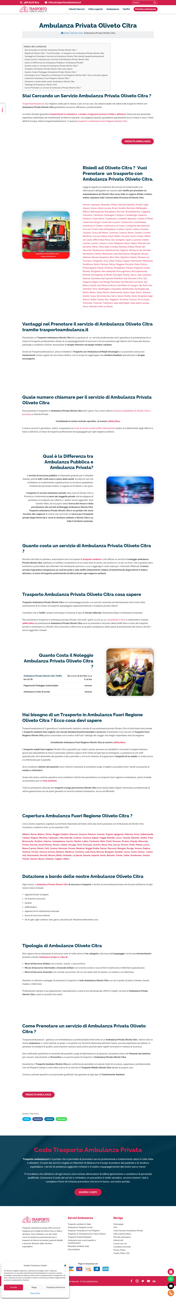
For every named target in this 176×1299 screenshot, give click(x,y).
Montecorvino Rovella (140, 250)
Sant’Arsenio (128, 289)
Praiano (129, 268)
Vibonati (93, 306)
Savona (86, 855)
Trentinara (108, 303)
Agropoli (95, 204)
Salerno (86, 278)
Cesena (53, 848)
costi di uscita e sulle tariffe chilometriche (94, 428)
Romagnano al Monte (101, 275)
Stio (107, 299)
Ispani (128, 240)
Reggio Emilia (92, 848)
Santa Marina (103, 292)
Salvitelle (95, 278)
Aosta (103, 855)
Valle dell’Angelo (121, 303)
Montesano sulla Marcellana (115, 254)
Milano (26, 834)
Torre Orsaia (143, 299)
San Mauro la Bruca (106, 285)
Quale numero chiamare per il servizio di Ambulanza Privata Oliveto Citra (57, 59)
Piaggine (120, 264)
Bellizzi (86, 211)
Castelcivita (127, 222)
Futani (140, 236)
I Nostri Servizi (77, 9)
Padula (118, 261)
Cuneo (149, 852)
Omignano (97, 261)
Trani (150, 838)
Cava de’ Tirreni (90, 229)
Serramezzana (103, 296)
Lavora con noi (120, 1243)
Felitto (117, 236)
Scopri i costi (88, 1192)
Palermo (129, 834)
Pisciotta (129, 264)
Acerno (86, 204)
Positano (108, 268)
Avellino (38, 841)
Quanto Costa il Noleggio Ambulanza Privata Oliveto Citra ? (51, 72)
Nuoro (41, 859)
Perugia (72, 845)
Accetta (13, 1287)
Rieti (102, 841)
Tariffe (126, 9)
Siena (104, 845)
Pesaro (56, 845)
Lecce (119, 838)
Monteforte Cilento (92, 254)
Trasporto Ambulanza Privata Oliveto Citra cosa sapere (49, 69)
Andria (143, 838)
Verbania (67, 855)
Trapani (109, 834)
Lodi (87, 852)
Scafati (86, 296)
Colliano (87, 232)
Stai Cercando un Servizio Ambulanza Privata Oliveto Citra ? (51, 50)
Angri (145, 204)
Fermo (25, 845)
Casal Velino (98, 218)
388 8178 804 (31, 2)
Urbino (64, 845)
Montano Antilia (126, 247)
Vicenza (43, 852)
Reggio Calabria (60, 834)
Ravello (86, 271)
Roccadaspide (109, 271)
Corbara (138, 232)
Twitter (27, 1119)
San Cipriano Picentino (112, 278)
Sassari (33, 859)
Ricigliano (96, 271)
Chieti (109, 841)
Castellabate (139, 222)
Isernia (69, 841)
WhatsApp (61, 1119)
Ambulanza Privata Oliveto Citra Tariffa (43, 676)
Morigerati (135, 254)
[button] (65, 1265)
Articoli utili (118, 1240)
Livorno (96, 845)
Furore (133, 236)
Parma (103, 848)
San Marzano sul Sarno (132, 282)
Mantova (69, 852)
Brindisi (111, 838)
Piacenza (111, 848)
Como (134, 852)
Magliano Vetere (122, 243)
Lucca (146, 845)
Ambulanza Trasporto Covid (80, 1227)
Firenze (124, 845)
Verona (138, 848)
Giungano (120, 240)
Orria (105, 261)
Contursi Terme (126, 232)
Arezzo (116, 845)
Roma (33, 834)
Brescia (100, 852)
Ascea (94, 208)
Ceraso (128, 229)
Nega (34, 1287)
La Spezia (77, 855)
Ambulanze (112, 9)
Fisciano (125, 236)
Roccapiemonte (139, 271)
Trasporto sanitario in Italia (79, 1224)
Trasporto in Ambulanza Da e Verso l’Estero (87, 1234)
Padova (146, 848)
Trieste (25, 859)
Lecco (127, 852)
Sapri (132, 292)
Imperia (95, 855)
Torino (48, 834)
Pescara (116, 841)
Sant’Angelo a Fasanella (109, 289)
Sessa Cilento (124, 296)
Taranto (126, 838)
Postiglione (119, 268)
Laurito (94, 243)
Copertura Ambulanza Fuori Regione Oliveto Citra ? (47, 78)
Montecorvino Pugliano (117, 250)
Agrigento (119, 834)
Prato (132, 845)
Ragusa (34, 838)
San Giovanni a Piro (133, 278)
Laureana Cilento (140, 240)
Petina (112, 264)
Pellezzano (147, 261)
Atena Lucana (104, 208)
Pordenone (136, 855)
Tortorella (87, 303)
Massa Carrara (29, 848)
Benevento (27, 841)
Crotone (77, 838)
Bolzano (111, 855)
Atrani (115, 208)
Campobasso (58, 841)
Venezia (26, 852)
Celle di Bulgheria (107, 229)
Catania (26, 838)
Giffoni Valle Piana (101, 240)
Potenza (92, 834)
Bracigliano (110, 211)
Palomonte (136, 261)
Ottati (112, 261)
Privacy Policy (35, 1293)
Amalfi (139, 204)
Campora (119, 215)
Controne (113, 232)
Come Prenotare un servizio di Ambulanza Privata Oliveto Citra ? (53, 88)
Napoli (95, 838)
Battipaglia (141, 208)
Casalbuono (111, 218)
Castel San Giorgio (92, 222)
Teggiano (114, 299)
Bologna (121, 848)
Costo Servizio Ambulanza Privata (128, 1230)
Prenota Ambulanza (137, 141)
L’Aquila (133, 841)
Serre (113, 296)
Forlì (46, 848)
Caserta (100, 834)
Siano (134, 296)
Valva (85, 306)
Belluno (60, 852)
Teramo (125, 841)
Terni (79, 845)
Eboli (110, 236)
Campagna (109, 215)
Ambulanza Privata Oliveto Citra (52, 884)
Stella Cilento (97, 299)
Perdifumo (88, 264)
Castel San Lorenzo (111, 222)
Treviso (34, 852)
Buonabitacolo (133, 211)
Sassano (147, 292)
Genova (83, 834)
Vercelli (43, 855)
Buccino (121, 211)
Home (66, 33)
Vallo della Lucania (139, 303)
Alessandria (33, 855)
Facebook (37, 1119)
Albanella (105, 204)
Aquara (86, 208)
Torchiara (123, 299)
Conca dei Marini (100, 232)
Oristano (49, 859)
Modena (80, 848)
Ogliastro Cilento (128, 257)
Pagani (126, 261)
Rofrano (86, 275)
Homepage (118, 1224)
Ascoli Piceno (45, 845)
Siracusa (73, 834)
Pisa (110, 845)
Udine (126, 855)
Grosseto (87, 845)
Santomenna (116, 292)
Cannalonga (131, 215)
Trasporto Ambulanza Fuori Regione (84, 1230)
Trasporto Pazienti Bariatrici (79, 1237)
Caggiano (145, 211)
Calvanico (87, 215)
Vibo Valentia (65, 838)
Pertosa (104, 264)
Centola (120, 229)
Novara (51, 855)
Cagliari (58, 859)
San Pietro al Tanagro (127, 285)
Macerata (143, 841)
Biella (59, 855)
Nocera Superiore (100, 257)
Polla (137, 264)
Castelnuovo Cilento (93, 225)
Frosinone (94, 841)
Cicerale (144, 229)
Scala (93, 296)
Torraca (133, 299)
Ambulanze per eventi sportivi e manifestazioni (82, 1241)
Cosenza (86, 838)
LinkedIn (49, 1119)
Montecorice (98, 250)
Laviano (102, 243)
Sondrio (119, 852)
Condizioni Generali (122, 1246)
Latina (85, 841)
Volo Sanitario (74, 1249)
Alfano (114, 204)
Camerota (98, 215)
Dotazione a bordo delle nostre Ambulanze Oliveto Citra (49, 81)
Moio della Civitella (108, 247)
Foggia (102, 838)
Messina (43, 838)
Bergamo (109, 852)
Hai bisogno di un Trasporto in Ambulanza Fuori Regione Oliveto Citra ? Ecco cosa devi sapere (66, 75)
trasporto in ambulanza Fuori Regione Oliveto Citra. (103, 121)
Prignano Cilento (142, 268)
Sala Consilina (144, 275)
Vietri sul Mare (105, 306)
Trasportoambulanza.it (33, 103)
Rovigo (130, 848)
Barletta (135, 838)
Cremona (79, 852)
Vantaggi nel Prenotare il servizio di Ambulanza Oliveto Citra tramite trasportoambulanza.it (64, 56)
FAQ (115, 1227)
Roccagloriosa (123, 271)
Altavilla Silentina (126, 204)
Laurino (86, 243)
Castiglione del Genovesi (138, 225)
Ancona (33, 845)
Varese (141, 852)
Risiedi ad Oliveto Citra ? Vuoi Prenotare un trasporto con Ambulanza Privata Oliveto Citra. (64, 53)
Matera (40, 834)
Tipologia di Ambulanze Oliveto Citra (41, 84)
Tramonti (97, 303)
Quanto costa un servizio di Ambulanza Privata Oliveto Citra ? (51, 66)
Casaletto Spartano (127, 218)
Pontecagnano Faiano (93, 268)
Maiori (134, 243)
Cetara (136, 229)
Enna (136, 834)
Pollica (143, 264)
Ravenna (62, 848)
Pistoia (139, 845)
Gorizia (146, 855)
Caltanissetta (146, 834)
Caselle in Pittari (145, 218)
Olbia (66, 859)
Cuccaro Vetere (100, 236)
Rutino (126, 275)
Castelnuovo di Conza (114, 225)
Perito (97, 264)
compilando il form (116, 620)
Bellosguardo (97, 211)
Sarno (139, 292)
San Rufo (143, 285)
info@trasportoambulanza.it (64, 2)
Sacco (134, 275)
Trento (119, 855)
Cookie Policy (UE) (121, 1253)
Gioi (113, 240)
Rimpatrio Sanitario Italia (78, 1246)
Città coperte (95, 9)
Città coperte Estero (122, 1234)
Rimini (40, 848)
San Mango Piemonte (109, 282)
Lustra (110, 243)
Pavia (92, 852)
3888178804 (114, 421)
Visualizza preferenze (55, 1287)
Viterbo (77, 841)
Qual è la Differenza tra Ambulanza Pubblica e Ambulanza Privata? (54, 63)
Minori (95, 247)
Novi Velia (114, 257)
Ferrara (71, 848)
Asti (24, 855)
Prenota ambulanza (145, 9)
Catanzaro (53, 838)
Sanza (126, 292)
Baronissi (131, 208)
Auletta (122, 208)
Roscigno (117, 275)
